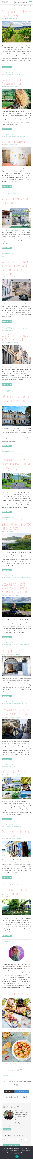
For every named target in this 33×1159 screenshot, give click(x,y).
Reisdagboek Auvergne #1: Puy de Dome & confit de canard (15, 712)
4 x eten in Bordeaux (11, 651)
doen (9, 136)
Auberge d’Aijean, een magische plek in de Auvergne (16, 526)
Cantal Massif (11, 519)
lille (9, 391)
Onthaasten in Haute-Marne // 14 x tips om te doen (16, 13)
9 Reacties (19, 774)
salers (29, 644)
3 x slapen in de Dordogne (14, 141)
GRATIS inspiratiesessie (25, 6)
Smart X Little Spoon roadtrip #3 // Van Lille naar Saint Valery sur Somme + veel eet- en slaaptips (15, 268)
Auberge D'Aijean (7, 577)
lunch (23, 703)
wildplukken (9, 646)
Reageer (16, 18)
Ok (17, 1156)
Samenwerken (8, 1145)
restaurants (4, 705)
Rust (17, 579)
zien (24, 136)
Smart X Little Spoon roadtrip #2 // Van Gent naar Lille (15, 337)
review (16, 826)
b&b (5, 193)
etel (9, 884)
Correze (5, 136)
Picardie (17, 328)
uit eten (10, 705)
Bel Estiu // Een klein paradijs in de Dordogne (16, 201)
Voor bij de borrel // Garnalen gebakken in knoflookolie (16, 1063)
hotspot (9, 826)
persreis (25, 644)
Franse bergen (15, 644)
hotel (16, 193)
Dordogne (12, 136)
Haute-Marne (19, 74)
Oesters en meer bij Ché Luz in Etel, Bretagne (16, 833)
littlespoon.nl (7, 1075)
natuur (11, 579)
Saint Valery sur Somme (9, 330)
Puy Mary (24, 519)
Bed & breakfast (10, 255)
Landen (12, 72)
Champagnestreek (7, 74)
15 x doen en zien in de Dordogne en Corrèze (12, 81)
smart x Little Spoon (18, 391)
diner (10, 703)
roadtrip (21, 328)
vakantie (21, 136)
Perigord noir (25, 255)
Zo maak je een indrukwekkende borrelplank (16, 1029)
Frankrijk (8, 72)
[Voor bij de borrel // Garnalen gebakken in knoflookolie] (16, 1047)
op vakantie (25, 453)
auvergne (6, 519)
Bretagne (6, 884)
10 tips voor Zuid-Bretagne (14, 772)
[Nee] (31, 1153)
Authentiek (14, 577)
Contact (16, 1145)
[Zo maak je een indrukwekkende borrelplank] (16, 1013)
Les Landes (20, 453)
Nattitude (8, 579)
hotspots (17, 703)
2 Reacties (17, 531)
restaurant (23, 884)
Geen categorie (13, 192)
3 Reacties (19, 838)
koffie (20, 703)
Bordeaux (6, 703)
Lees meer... (7, 1129)
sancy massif (4, 646)
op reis (20, 519)
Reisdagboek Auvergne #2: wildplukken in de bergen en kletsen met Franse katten (15, 588)
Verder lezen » (6, 67)
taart (8, 705)
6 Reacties (17, 470)
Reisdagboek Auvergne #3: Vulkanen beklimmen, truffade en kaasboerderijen (16, 464)
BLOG (15, 6)
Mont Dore (21, 644)
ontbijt (26, 703)
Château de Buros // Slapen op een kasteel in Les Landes (15, 399)
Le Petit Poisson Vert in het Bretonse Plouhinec (14, 892)
